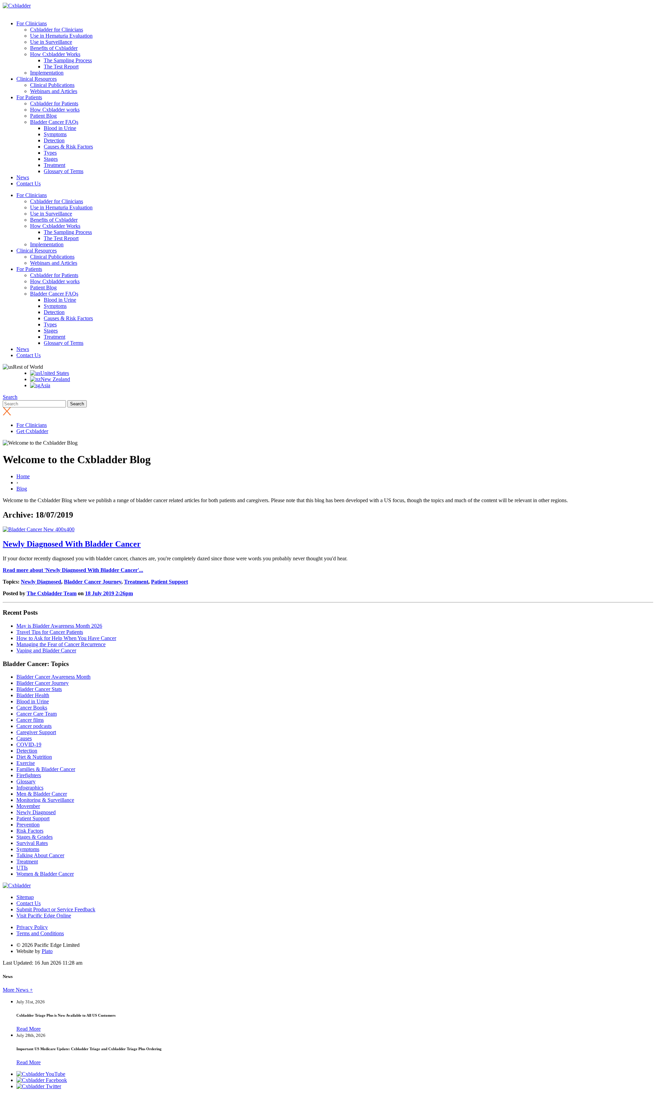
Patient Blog (43, 116)
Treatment (54, 165)
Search (10, 397)
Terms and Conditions (40, 933)
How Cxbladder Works (55, 54)
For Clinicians (31, 23)
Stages (51, 159)
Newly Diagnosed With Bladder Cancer (72, 543)
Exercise (25, 763)
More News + (18, 990)
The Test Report (61, 66)
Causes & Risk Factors (68, 146)
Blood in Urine (60, 128)
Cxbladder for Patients (54, 103)
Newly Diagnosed (41, 582)
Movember (28, 806)
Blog (21, 489)
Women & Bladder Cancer (45, 874)
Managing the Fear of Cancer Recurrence (61, 644)
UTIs (22, 868)
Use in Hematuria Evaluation (61, 36)
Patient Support (169, 582)
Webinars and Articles (53, 91)
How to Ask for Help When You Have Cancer (66, 638)
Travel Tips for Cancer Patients (49, 632)
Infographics (29, 788)
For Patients (29, 97)
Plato (47, 951)
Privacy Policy (32, 927)
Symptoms (55, 134)
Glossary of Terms (63, 171)
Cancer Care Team (36, 714)
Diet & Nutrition (34, 757)
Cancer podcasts (34, 726)
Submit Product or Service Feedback (55, 909)
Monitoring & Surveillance (45, 800)
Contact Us (28, 183)
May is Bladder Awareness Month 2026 (59, 626)
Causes (24, 738)
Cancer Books (31, 708)
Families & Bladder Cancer (45, 769)
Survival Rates (32, 843)
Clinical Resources (36, 79)
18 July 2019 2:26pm (109, 593)
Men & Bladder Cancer (41, 794)
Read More (28, 1029)
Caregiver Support (36, 732)
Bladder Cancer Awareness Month (53, 677)
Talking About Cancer (40, 855)
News (22, 177)
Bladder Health (32, 695)
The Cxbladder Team (52, 593)
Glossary (26, 781)
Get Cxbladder (32, 431)
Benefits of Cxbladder (54, 48)
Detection (54, 140)
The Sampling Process (68, 60)
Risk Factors (29, 831)
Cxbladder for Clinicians (56, 29)
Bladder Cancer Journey (92, 582)
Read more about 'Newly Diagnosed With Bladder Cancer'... (73, 570)
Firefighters (28, 775)
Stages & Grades (34, 837)
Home (23, 476)
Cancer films (30, 720)
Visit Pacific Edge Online (43, 915)
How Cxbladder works (55, 110)
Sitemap (25, 897)
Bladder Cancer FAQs (54, 122)
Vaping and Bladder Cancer (46, 650)
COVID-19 (28, 744)
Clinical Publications (52, 85)
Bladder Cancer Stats (39, 689)
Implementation (47, 73)
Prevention (28, 824)
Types (50, 153)
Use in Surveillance (51, 42)
